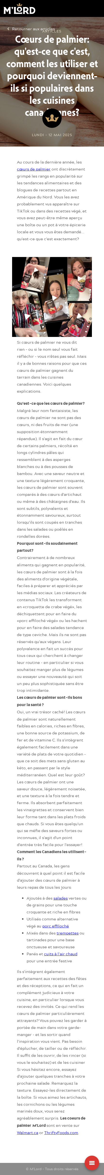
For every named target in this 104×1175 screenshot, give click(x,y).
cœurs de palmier (34, 169)
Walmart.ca (27, 1132)
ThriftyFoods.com (61, 1132)
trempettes (68, 933)
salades (60, 898)
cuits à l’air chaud (60, 954)
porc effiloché (55, 926)
